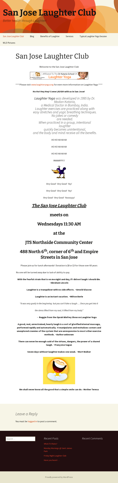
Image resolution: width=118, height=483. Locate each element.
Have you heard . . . (52, 460)
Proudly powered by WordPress (59, 477)
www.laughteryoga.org (42, 84)
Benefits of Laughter (50, 36)
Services (69, 36)
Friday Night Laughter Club (55, 455)
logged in (32, 421)
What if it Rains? (50, 443)
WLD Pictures (9, 42)
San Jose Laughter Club (13, 36)
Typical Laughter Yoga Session (93, 36)
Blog (32, 36)
